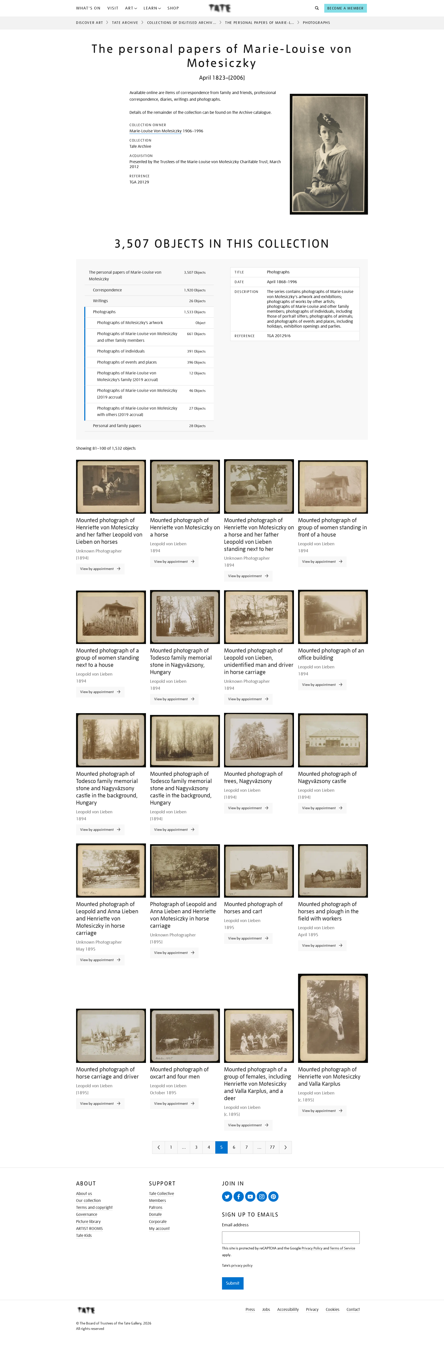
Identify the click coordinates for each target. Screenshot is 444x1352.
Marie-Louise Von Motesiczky (156, 131)
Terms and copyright (94, 1207)
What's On (88, 8)
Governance (86, 1214)
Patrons (155, 1207)
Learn (151, 8)
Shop (173, 8)
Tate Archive (125, 22)
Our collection (88, 1200)
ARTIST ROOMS (89, 1228)
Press (250, 1309)
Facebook (239, 1196)
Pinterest (273, 1196)
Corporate (157, 1221)
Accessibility (288, 1309)
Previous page (169, 1149)
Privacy (312, 1309)
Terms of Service (342, 1248)
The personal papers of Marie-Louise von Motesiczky (280, 22)
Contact (353, 1309)
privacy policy (242, 1265)
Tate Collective (161, 1193)
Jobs (266, 1309)
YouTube (250, 1196)
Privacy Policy (312, 1248)
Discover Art (89, 22)
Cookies (332, 1309)
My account (159, 1228)
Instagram (262, 1196)
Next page (296, 1149)
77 (272, 1147)
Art (129, 8)
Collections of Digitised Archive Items (187, 22)
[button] (315, 8)
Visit (113, 8)
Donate (155, 1214)
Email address (235, 1224)
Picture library (88, 1221)
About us (84, 1193)
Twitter (227, 1196)
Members (157, 1200)
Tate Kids (84, 1235)
